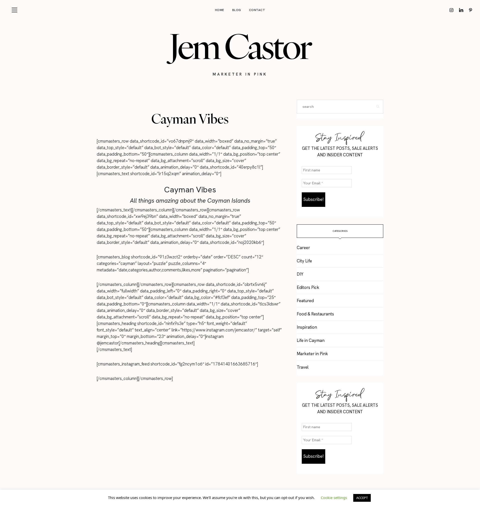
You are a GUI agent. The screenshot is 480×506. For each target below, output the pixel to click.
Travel (302, 367)
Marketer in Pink (312, 353)
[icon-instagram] (451, 10)
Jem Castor (240, 46)
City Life (304, 261)
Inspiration (307, 327)
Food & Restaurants (315, 314)
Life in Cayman (310, 340)
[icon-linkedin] (461, 10)
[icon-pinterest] (470, 10)
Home (219, 10)
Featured (305, 300)
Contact (257, 10)
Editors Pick (308, 287)
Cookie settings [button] (334, 497)
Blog (236, 10)
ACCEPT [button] (362, 497)
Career (303, 247)
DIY (300, 274)
